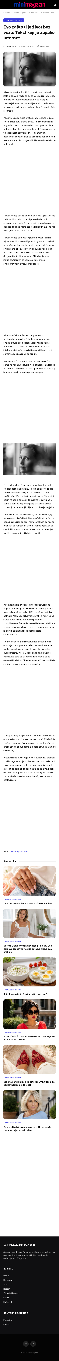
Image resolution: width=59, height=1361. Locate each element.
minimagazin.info (19, 851)
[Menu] (4, 5)
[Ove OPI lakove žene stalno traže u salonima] (29, 881)
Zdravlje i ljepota (14, 20)
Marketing (7, 1320)
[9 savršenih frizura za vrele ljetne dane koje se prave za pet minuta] (29, 1014)
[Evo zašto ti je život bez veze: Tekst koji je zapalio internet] (29, 69)
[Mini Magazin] (29, 4)
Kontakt (6, 1324)
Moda (6, 1275)
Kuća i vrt (7, 1302)
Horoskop (7, 1280)
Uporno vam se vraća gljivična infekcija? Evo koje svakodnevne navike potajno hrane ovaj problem (27, 948)
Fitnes (6, 1297)
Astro (5, 1284)
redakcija (10, 46)
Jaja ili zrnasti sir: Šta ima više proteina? (25, 994)
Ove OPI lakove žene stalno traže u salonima (27, 903)
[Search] (54, 5)
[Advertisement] (29, 179)
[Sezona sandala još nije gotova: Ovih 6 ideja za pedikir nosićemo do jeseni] (29, 1059)
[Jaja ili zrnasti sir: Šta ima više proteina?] (29, 971)
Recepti (6, 1289)
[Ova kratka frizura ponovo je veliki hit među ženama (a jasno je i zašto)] (29, 1105)
